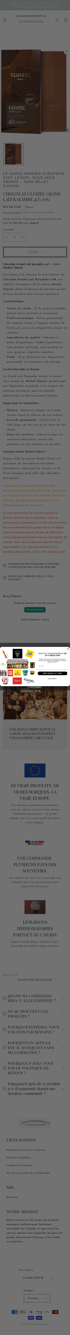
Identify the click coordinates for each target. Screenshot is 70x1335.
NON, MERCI (52, 678)
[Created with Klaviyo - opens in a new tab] (35, 687)
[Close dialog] (68, 649)
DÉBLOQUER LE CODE (52, 673)
